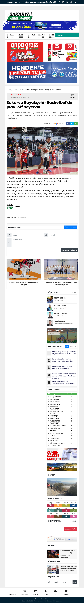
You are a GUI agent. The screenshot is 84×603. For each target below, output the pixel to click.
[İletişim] (55, 2)
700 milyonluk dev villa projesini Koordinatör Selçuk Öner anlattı (68, 568)
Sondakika (24, 594)
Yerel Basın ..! (58, 316)
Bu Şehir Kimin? (59, 300)
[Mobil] (46, 2)
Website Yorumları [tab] (71, 227)
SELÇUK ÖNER (60, 298)
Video (46, 594)
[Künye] (71, 2)
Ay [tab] (76, 346)
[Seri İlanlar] (63, 2)
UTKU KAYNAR (60, 306)
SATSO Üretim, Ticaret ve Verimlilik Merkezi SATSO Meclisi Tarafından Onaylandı (62, 376)
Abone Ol (46, 123)
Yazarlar (55, 594)
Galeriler (36, 594)
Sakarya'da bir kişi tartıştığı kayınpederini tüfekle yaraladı (60, 360)
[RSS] (75, 2)
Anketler (66, 594)
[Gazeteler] (67, 2)
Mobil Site (12, 594)
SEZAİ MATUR (59, 321)
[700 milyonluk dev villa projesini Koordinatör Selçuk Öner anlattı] (53, 569)
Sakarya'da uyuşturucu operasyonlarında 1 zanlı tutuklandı (62, 382)
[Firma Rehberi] (59, 2)
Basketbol (22, 218)
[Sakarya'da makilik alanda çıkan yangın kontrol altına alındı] (62, 487)
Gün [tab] (66, 346)
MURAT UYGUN (60, 313)
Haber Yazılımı (57, 601)
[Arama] (51, 2)
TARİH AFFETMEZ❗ (60, 308)
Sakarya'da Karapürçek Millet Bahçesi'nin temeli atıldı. (60, 367)
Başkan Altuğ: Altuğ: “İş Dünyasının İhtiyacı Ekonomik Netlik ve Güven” (62, 353)
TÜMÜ (74, 292)
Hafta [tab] (71, 346)
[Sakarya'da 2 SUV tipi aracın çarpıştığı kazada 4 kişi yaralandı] (53, 554)
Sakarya (32, 190)
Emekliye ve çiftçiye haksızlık (63, 324)
